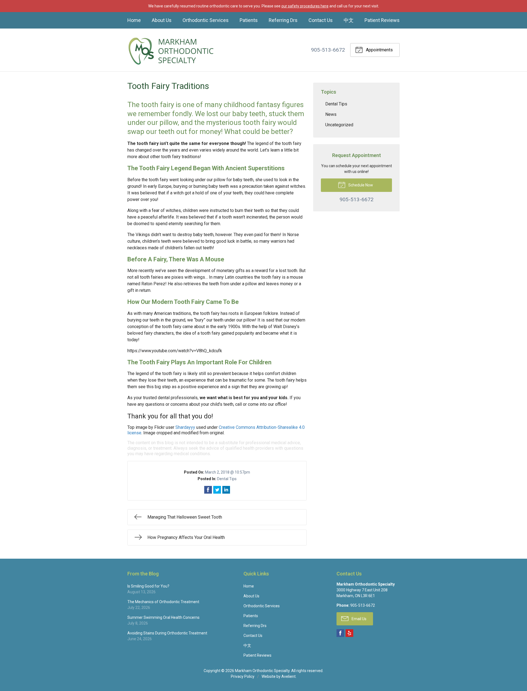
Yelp (349, 633)
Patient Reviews (382, 20)
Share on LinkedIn (226, 490)
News (331, 114)
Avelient (288, 676)
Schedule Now (360, 185)
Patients (249, 20)
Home (134, 20)
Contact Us (321, 20)
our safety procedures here (305, 6)
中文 (349, 20)
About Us (162, 20)
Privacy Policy (242, 676)
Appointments (379, 49)
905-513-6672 (328, 50)
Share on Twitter (217, 490)
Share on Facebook (208, 490)
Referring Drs (283, 20)
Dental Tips (227, 479)
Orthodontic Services (206, 20)
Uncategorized (339, 124)
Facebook (340, 633)
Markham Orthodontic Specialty (262, 670)
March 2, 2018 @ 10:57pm (227, 472)
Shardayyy (185, 427)
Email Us (358, 619)
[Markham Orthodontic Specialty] (171, 50)
